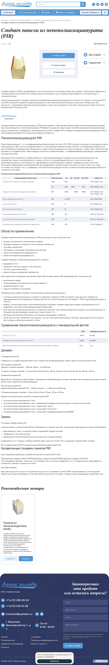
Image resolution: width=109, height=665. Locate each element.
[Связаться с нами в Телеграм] (102, 4)
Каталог (4, 637)
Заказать (25, 559)
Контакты (5, 647)
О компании (36, 637)
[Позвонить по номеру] (93, 4)
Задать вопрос (60, 65)
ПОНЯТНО (54, 661)
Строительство (8, 640)
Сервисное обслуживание (12, 644)
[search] (83, 4)
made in (101, 661)
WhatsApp (60, 72)
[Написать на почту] (97, 4)
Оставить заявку (58, 56)
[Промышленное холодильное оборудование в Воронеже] (16, 4)
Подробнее (10, 559)
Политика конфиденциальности (44, 640)
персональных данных (79, 636)
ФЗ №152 (66, 639)
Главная (4, 20)
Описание (8, 118)
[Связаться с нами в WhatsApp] (106, 4)
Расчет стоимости (90, 12)
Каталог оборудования (21, 20)
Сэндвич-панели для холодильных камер (51, 20)
